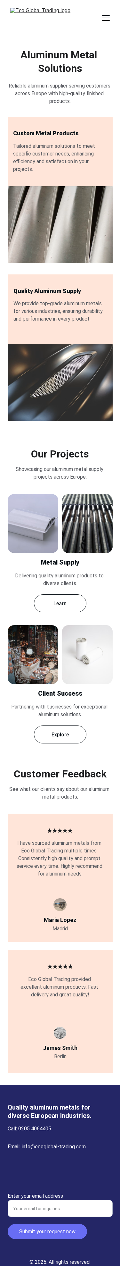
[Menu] (106, 18)
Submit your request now (47, 1231)
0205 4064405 (34, 1129)
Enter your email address (35, 1196)
